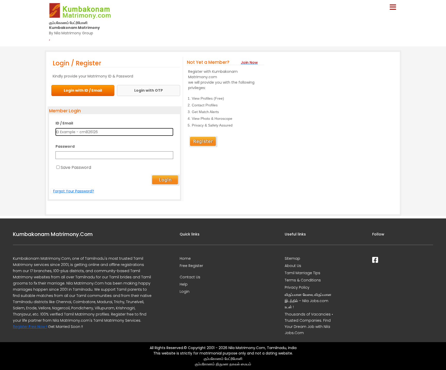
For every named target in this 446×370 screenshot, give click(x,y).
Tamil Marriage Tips (302, 272)
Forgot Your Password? (73, 191)
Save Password (76, 167)
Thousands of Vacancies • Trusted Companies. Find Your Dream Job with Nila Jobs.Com (309, 323)
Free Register (191, 265)
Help (184, 284)
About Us (293, 265)
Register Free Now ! (30, 326)
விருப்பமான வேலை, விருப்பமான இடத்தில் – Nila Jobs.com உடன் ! (308, 301)
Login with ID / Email (83, 90)
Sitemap (292, 258)
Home (185, 258)
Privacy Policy (297, 287)
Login (184, 291)
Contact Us (190, 277)
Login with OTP (148, 90)
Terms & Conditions (303, 280)
